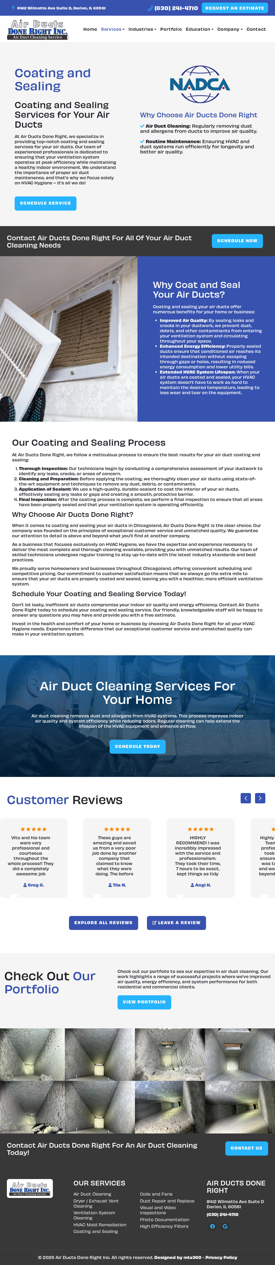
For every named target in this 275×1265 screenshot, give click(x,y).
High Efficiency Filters (164, 1226)
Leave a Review (179, 922)
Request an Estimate (234, 8)
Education (198, 29)
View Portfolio (144, 1001)
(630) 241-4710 (175, 7)
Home (90, 29)
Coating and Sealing (95, 1231)
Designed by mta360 (177, 1257)
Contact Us (247, 1147)
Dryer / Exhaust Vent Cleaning (96, 1203)
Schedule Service (45, 202)
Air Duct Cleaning (92, 1193)
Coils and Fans (156, 1193)
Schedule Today (137, 746)
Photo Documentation (164, 1219)
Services (111, 29)
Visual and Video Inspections (158, 1210)
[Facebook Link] (212, 1226)
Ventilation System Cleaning (94, 1215)
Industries (140, 29)
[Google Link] (225, 1226)
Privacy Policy (221, 1257)
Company (228, 29)
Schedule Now (237, 240)
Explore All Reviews (103, 922)
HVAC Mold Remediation (99, 1224)
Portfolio (171, 29)
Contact (256, 29)
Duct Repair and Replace (167, 1200)
